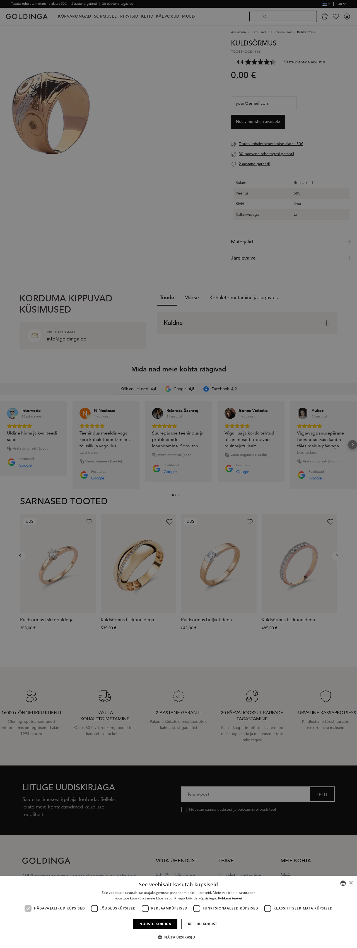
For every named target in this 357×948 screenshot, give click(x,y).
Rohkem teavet (230, 898)
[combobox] (343, 883)
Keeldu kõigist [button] (202, 923)
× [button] (351, 883)
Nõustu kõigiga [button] (155, 923)
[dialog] (178, 912)
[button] (178, 937)
